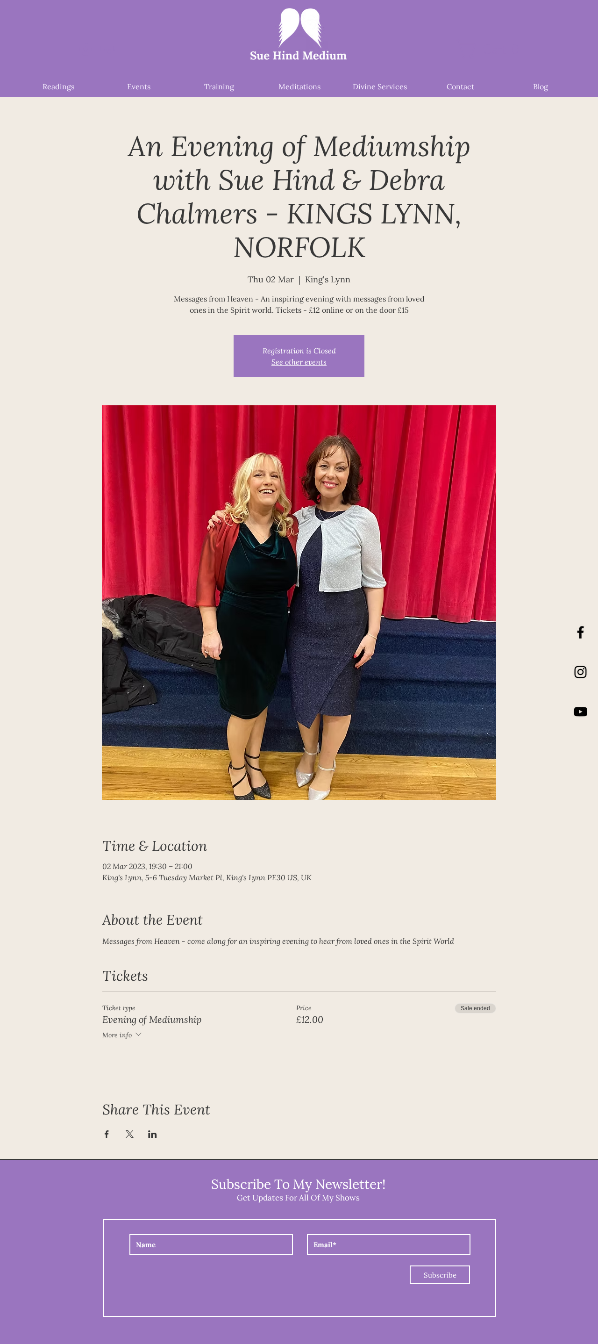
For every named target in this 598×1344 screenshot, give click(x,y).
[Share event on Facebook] (106, 1134)
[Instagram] (580, 672)
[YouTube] (580, 712)
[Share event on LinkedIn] (152, 1134)
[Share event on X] (129, 1134)
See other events (299, 362)
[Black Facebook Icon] (580, 632)
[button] (492, 49)
